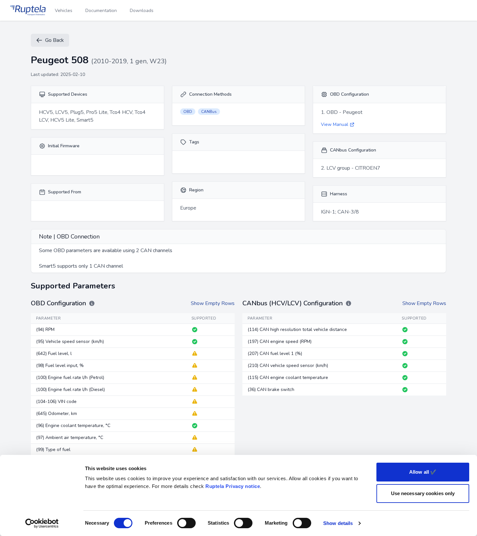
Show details (338, 523)
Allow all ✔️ (422, 472)
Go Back (54, 40)
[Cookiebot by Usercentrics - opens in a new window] (42, 523)
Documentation (101, 10)
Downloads (141, 10)
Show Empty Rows (213, 303)
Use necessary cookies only (423, 493)
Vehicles (63, 10)
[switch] (186, 523)
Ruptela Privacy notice (232, 486)
